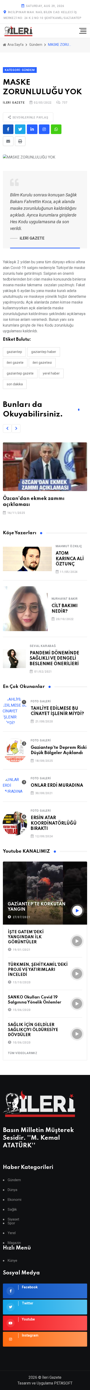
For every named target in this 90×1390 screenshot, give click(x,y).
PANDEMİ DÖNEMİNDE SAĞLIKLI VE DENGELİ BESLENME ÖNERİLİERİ (54, 658)
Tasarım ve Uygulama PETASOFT (45, 1383)
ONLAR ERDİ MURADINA (57, 785)
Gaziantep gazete (20, 373)
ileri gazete (15, 362)
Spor (11, 1223)
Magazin (14, 1243)
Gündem (35, 45)
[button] (7, 428)
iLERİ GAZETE (14, 102)
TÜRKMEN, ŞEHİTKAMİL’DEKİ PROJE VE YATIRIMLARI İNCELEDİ (38, 970)
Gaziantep (14, 352)
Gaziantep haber (43, 352)
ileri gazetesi (42, 362)
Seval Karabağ (43, 646)
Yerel (12, 1233)
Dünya (12, 1190)
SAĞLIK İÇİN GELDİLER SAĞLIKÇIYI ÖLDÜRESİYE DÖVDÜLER (33, 1030)
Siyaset (13, 1219)
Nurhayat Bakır (65, 598)
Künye (12, 1260)
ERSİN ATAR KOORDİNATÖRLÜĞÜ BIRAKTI (54, 823)
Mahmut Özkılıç (69, 546)
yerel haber (51, 373)
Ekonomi (14, 1200)
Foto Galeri (41, 701)
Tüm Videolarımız (22, 1053)
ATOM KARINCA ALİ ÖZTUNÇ (70, 558)
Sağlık (12, 1209)
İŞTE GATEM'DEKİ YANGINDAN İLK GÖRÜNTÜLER (26, 937)
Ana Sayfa (15, 45)
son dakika (15, 384)
